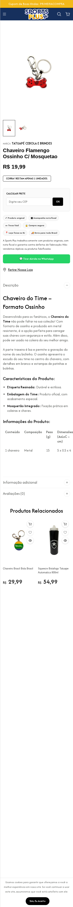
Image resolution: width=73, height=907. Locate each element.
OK (58, 201)
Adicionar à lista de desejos (30, 532)
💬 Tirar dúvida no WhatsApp (36, 259)
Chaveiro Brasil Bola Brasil (18, 568)
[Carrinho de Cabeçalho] (67, 14)
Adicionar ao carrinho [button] (30, 524)
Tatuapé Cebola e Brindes (32, 143)
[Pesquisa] (59, 14)
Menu (4, 14)
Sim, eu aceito (38, 901)
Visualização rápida (30, 540)
